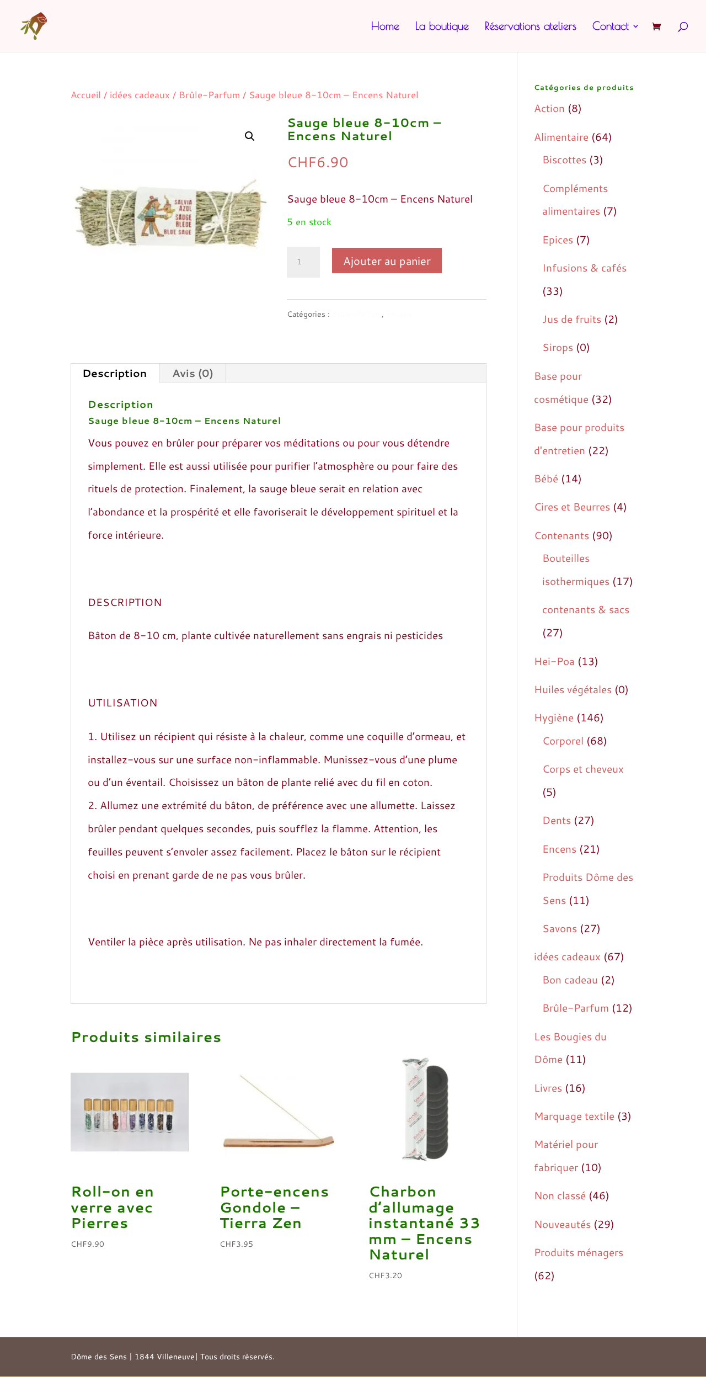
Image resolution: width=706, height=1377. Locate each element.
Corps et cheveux (583, 768)
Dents (556, 819)
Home (385, 27)
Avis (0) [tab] (192, 372)
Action (549, 107)
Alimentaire (561, 136)
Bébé (546, 478)
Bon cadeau (570, 979)
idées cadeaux (140, 95)
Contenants (561, 535)
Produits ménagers (578, 1252)
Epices (557, 239)
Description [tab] (114, 372)
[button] (250, 136)
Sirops (557, 346)
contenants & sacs (585, 609)
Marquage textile (574, 1115)
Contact (610, 27)
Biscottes (564, 159)
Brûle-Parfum (209, 95)
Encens (399, 314)
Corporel (563, 740)
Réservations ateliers (530, 27)
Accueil (86, 95)
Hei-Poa (554, 660)
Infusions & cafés (584, 267)
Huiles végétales (573, 689)
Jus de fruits (571, 318)
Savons (559, 928)
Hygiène (554, 717)
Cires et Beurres (572, 506)
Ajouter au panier (387, 260)
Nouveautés (562, 1223)
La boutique (442, 27)
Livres (548, 1087)
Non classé (560, 1195)
